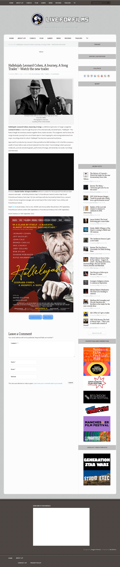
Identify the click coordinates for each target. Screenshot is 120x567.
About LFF (19, 3)
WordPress (113, 549)
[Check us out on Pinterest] (91, 76)
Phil (16, 74)
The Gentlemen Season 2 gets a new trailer (100, 239)
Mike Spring (94, 268)
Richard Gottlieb (95, 192)
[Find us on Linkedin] (95, 76)
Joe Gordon (94, 202)
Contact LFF (22, 563)
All (14, 44)
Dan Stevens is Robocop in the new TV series (99, 273)
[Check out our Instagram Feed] (108, 76)
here (13, 207)
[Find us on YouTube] (101, 76)
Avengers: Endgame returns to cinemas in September (99, 282)
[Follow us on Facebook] (84, 76)
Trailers (67, 3)
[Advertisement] (41, 56)
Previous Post (35, 317)
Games (43, 3)
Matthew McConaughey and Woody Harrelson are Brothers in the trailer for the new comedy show (96, 303)
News (50, 3)
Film (36, 3)
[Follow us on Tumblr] (105, 76)
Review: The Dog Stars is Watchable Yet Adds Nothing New (100, 249)
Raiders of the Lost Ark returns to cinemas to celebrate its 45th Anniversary (94, 210)
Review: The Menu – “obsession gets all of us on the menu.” (99, 188)
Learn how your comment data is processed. (48, 383)
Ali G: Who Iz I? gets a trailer (99, 313)
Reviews (58, 3)
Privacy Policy (35, 563)
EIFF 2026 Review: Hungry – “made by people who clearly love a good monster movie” (100, 198)
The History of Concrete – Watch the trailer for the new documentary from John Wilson (96, 176)
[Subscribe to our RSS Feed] (98, 76)
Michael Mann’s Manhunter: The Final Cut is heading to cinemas (99, 291)
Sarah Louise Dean (96, 254)
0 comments (55, 74)
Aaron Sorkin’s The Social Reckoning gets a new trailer (99, 220)
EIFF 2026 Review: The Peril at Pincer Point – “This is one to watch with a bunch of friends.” (96, 322)
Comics (29, 3)
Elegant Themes (96, 549)
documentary (36, 74)
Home (11, 3)
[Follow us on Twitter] (88, 76)
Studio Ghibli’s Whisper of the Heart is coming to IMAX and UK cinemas (100, 230)
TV (74, 3)
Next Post (47, 317)
